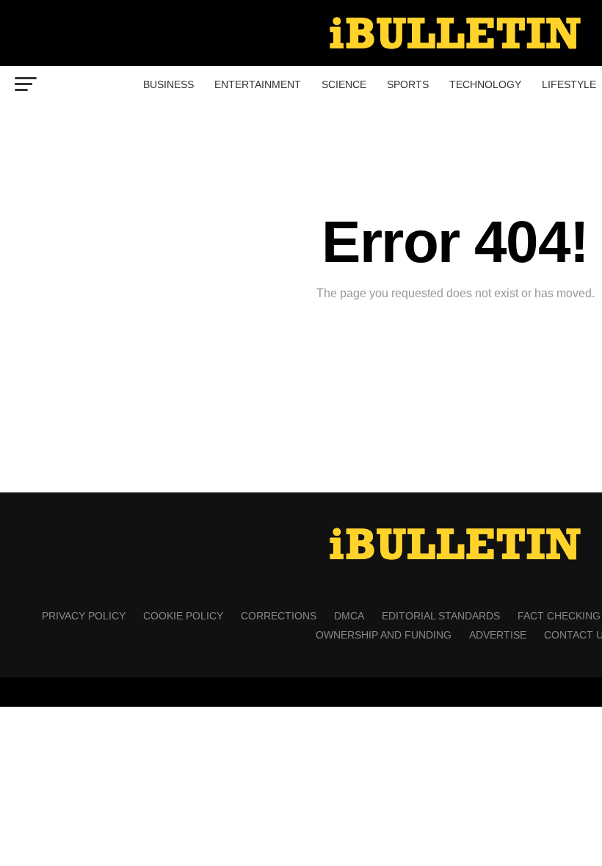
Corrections (278, 616)
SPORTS (408, 84)
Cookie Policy (183, 616)
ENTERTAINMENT (257, 84)
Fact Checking (559, 616)
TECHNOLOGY (485, 84)
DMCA (349, 616)
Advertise (497, 635)
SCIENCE (344, 84)
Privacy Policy (84, 616)
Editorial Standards (441, 616)
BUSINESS (168, 84)
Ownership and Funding (384, 635)
